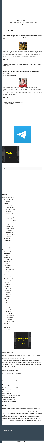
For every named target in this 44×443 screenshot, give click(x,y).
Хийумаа (6, 323)
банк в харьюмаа (18, 408)
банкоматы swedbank (34, 410)
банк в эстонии (25, 408)
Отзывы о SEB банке (15, 381)
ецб (35, 413)
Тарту (7, 304)
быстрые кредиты (14, 64)
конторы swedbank (18, 415)
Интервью (6, 201)
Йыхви (7, 267)
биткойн (14, 411)
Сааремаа (6, 298)
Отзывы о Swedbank (15, 373)
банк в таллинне (12, 408)
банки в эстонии (6, 410)
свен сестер (36, 64)
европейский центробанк (26, 413)
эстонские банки (32, 420)
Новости (13, 62)
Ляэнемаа (6, 282)
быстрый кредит (22, 64)
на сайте (7, 430)
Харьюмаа (6, 306)
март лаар (12, 102)
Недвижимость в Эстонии (8, 397)
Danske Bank (9, 211)
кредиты (31, 64)
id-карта (3, 408)
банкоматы (28, 410)
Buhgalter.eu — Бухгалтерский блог (11, 388)
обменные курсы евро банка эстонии (22, 416)
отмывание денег (22, 418)
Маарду (8, 309)
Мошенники (8, 236)
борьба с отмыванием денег (23, 411)
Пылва (7, 288)
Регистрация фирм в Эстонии (9, 401)
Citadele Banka (9, 207)
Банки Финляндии (6, 393)
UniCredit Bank (9, 230)
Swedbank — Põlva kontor (20, 377)
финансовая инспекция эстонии (15, 420)
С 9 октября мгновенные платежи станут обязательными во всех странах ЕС (21, 360)
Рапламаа (6, 294)
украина (39, 418)
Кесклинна (10, 313)
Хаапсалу (8, 284)
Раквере (8, 280)
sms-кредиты (7, 64)
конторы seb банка (12, 415)
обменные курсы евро (7, 416)
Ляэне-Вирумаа (8, 279)
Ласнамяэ (9, 317)
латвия (26, 415)
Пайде (7, 329)
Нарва (7, 271)
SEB (7, 224)
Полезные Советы (8, 242)
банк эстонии (7, 102)
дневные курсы (32, 411)
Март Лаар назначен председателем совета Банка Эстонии (21, 72)
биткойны (17, 411)
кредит (27, 64)
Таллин (7, 311)
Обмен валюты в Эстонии (8, 399)
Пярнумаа (6, 290)
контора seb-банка (39, 413)
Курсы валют (5, 248)
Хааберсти (10, 321)
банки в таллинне (32, 408)
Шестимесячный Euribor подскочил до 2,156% (13, 358)
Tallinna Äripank (9, 228)
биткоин (7, 411)
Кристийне (9, 315)
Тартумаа (6, 302)
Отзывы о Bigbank (13, 375)
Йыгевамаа (7, 275)
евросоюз (32, 413)
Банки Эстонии (22, 21)
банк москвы (20, 410)
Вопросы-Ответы (8, 199)
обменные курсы (38, 415)
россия (36, 418)
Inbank (7, 215)
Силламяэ (8, 273)
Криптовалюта (9, 234)
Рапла (7, 296)
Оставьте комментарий (9, 67)
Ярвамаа (6, 327)
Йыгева (7, 277)
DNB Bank (8, 213)
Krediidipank (8, 217)
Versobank (8, 232)
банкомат (24, 410)
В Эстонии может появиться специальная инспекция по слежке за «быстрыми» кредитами (23, 36)
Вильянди (8, 259)
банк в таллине (7, 408)
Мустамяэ (9, 319)
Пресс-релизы (7, 244)
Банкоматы (7, 251)
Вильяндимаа (7, 257)
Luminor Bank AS (10, 221)
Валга (7, 255)
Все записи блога (7, 62)
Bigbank (7, 205)
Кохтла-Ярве (9, 269)
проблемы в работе (30, 418)
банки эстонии (14, 410)
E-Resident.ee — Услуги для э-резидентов (12, 389)
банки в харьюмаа (38, 408)
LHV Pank (8, 219)
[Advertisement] (22, 12)
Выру (7, 263)
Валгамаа (6, 253)
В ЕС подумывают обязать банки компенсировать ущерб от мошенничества (21, 362)
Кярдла (7, 325)
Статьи (5, 246)
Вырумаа (6, 261)
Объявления (7, 238)
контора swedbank (5, 415)
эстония (7, 65)
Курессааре (8, 300)
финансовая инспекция (6, 420)
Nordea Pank (9, 222)
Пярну (7, 292)
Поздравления (7, 240)
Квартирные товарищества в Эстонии (11, 395)
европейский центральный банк (14, 413)
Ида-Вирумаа (7, 265)
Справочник (5, 249)
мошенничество (31, 415)
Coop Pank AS (9, 209)
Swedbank (8, 226)
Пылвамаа (6, 286)
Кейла (7, 307)
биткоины (10, 411)
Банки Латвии (5, 391)
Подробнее (5, 59)
